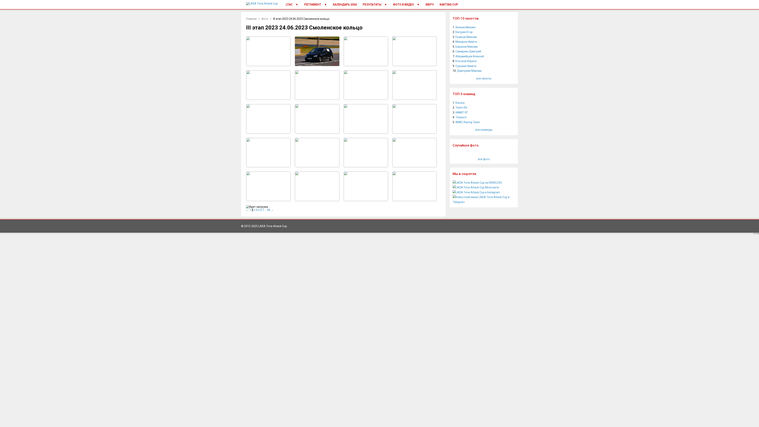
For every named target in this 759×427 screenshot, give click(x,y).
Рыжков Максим (466, 37)
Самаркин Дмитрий (468, 51)
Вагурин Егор (464, 32)
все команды (483, 129)
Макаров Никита (466, 41)
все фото (484, 159)
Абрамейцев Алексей (469, 56)
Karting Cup (449, 4)
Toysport (460, 117)
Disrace (460, 102)
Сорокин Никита (465, 66)
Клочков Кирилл (466, 61)
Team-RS (461, 107)
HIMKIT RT (461, 112)
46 (268, 210)
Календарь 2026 (345, 4)
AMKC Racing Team (467, 122)
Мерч (430, 4)
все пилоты (483, 78)
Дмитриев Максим (469, 70)
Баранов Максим (466, 46)
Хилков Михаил (465, 27)
